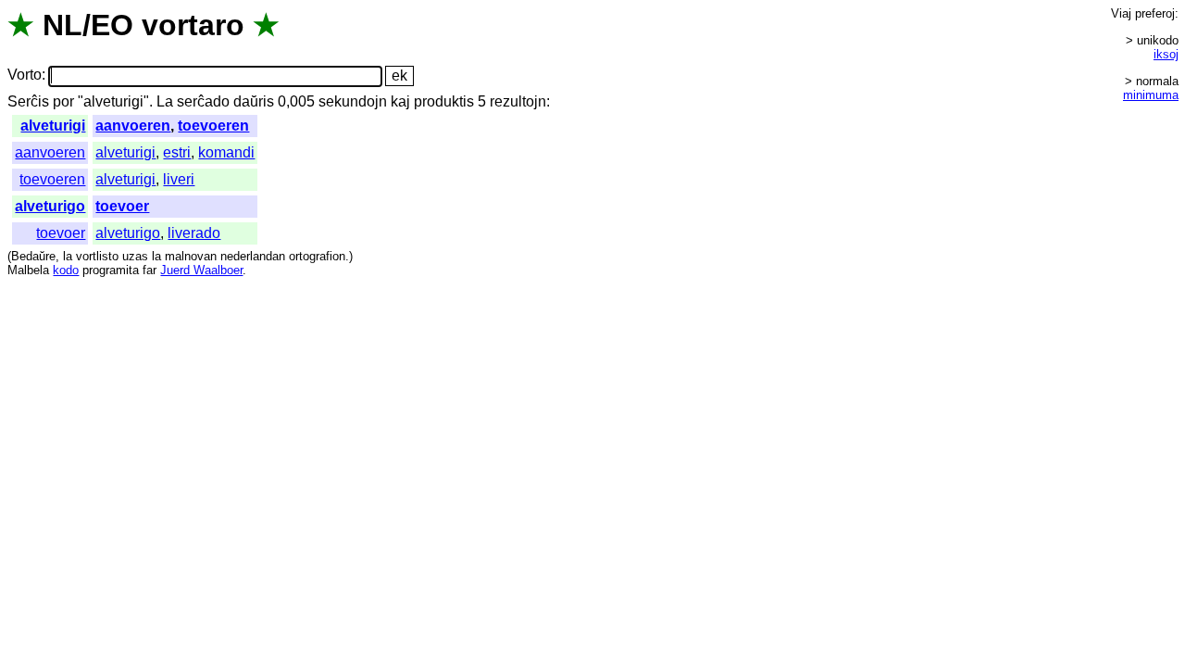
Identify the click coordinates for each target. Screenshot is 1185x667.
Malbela (28, 270)
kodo (66, 270)
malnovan (191, 256)
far (149, 270)
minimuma (1151, 95)
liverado (194, 233)
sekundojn (352, 101)
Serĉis (28, 101)
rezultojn (518, 101)
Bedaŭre (33, 256)
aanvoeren (132, 125)
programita (110, 270)
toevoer (122, 206)
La (164, 101)
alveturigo (50, 206)
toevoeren (213, 125)
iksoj (1166, 54)
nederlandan (252, 256)
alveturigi (52, 125)
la (67, 256)
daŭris (253, 101)
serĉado (203, 101)
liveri (178, 179)
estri (177, 152)
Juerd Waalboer (201, 270)
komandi (226, 152)
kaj (400, 101)
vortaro (193, 25)
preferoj (1155, 13)
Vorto (24, 75)
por (63, 101)
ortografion (317, 256)
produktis (444, 101)
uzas (135, 256)
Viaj (1121, 13)
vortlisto (97, 256)
